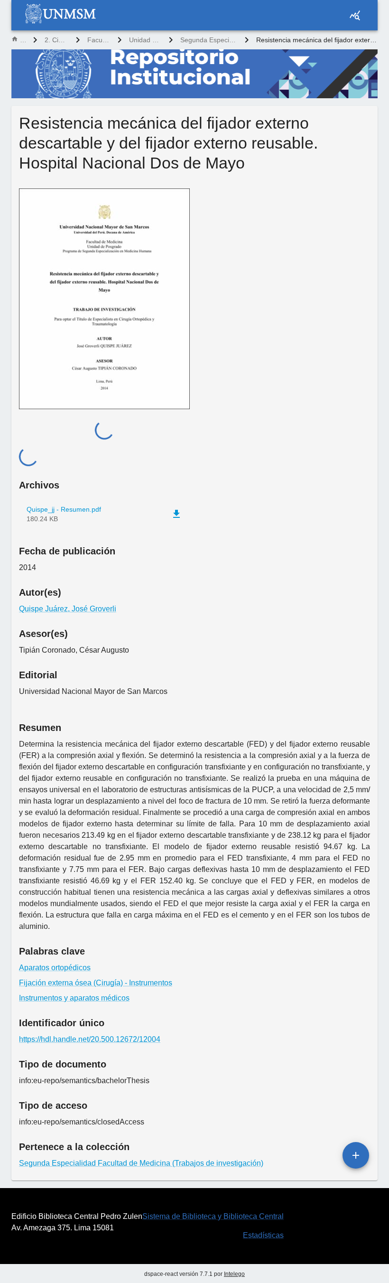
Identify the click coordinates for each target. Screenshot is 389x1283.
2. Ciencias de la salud (56, 40)
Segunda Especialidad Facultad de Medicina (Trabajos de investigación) (208, 40)
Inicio (23, 40)
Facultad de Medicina (98, 40)
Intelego (234, 1274)
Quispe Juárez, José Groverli (67, 609)
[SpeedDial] (356, 1155)
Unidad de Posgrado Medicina (145, 40)
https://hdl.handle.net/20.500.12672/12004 (89, 1039)
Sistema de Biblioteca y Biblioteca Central (213, 1216)
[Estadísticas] (354, 15)
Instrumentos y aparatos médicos (74, 998)
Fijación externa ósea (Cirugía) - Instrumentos (95, 983)
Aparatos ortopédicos (55, 968)
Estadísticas (263, 1235)
